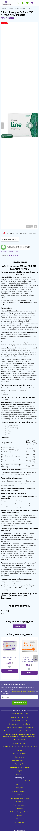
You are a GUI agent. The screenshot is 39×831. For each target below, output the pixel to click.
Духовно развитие (19, 760)
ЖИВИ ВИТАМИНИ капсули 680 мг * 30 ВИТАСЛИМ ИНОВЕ (29, 659)
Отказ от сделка (19, 743)
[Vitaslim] (15, 247)
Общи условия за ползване (19, 724)
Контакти (19, 757)
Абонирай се (19, 702)
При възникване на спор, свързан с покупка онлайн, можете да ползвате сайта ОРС (19, 735)
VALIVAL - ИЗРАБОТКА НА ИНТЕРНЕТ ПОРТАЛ (19, 747)
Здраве (19, 795)
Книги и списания (19, 805)
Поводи (20, 808)
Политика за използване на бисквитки (19, 731)
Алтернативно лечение (19, 767)
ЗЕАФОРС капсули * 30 (9, 658)
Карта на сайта (19, 753)
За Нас (19, 750)
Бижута (19, 788)
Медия (19, 771)
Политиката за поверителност (22, 691)
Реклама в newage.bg (19, 714)
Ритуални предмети (19, 791)
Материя (19, 784)
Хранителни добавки (11, 251)
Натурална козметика (20, 798)
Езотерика (19, 764)
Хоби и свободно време (19, 812)
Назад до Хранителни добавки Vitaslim (17, 8)
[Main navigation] (36, 3)
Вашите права (19, 740)
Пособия (19, 802)
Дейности (19, 822)
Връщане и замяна (19, 720)
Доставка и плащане (19, 717)
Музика (19, 815)
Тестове (19, 774)
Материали (19, 819)
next (35, 658)
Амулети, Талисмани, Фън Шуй (19, 781)
